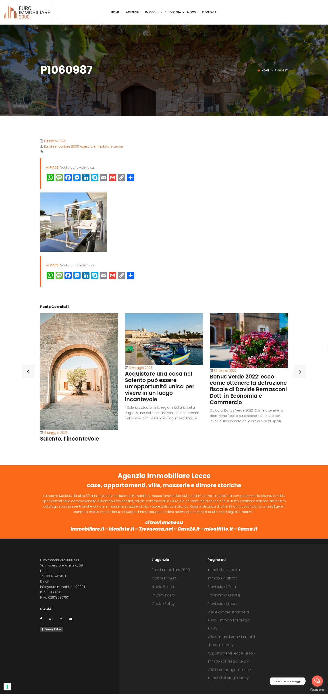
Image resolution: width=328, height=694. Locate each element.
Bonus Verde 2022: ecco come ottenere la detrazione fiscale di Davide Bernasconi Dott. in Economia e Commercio (248, 389)
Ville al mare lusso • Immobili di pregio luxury (231, 640)
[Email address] (70, 618)
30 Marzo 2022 (225, 370)
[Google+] (51, 618)
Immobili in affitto (222, 578)
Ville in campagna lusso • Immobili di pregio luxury (229, 673)
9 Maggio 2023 (56, 433)
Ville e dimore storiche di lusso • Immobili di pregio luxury (229, 620)
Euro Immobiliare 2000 (171, 569)
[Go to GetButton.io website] (317, 689)
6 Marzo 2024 (54, 141)
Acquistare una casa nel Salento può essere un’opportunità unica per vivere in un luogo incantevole (159, 386)
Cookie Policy (163, 603)
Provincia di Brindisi (224, 595)
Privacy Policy (53, 629)
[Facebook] (41, 618)
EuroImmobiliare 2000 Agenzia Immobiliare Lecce (83, 146)
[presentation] (27, 371)
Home (265, 70)
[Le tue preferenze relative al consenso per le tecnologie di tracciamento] (7, 686)
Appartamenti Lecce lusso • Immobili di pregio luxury (231, 657)
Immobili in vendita (224, 569)
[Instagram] (61, 618)
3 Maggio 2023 (140, 368)
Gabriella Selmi (164, 578)
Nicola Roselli (163, 586)
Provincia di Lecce (223, 603)
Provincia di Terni (222, 586)
